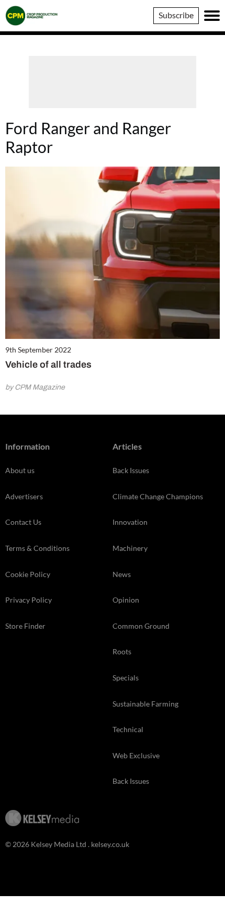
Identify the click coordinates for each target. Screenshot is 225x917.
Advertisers (24, 496)
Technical (128, 729)
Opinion (126, 599)
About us (20, 470)
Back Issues (131, 470)
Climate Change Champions (158, 496)
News (122, 574)
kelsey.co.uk (110, 844)
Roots (122, 651)
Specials (126, 677)
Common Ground (141, 625)
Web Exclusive (136, 755)
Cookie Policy (27, 574)
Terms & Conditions (37, 548)
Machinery (130, 548)
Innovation (130, 522)
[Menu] (212, 15)
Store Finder (25, 625)
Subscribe (176, 15)
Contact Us (23, 522)
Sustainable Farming (145, 703)
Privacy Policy (28, 599)
